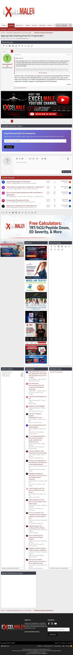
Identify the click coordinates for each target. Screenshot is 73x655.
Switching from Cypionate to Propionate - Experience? (25, 187)
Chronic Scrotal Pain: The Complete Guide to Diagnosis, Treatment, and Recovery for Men (38, 515)
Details (59, 650)
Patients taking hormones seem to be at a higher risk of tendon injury (37, 501)
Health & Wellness (33, 533)
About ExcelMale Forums (32, 631)
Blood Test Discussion (34, 381)
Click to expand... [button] (42, 73)
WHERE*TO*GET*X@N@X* (37, 406)
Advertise (70, 643)
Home (4, 25)
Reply (69, 84)
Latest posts (30, 369)
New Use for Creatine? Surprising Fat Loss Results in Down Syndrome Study (37, 561)
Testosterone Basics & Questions (28, 183)
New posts (3, 29)
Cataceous (65, 193)
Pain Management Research (36, 411)
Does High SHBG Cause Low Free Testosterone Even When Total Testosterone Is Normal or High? (38, 374)
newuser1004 (53, 372)
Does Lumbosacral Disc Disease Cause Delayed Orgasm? (36, 537)
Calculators (42, 25)
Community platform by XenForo (36, 649)
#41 (70, 54)
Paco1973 (8, 202)
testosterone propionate (22, 38)
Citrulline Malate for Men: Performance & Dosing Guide (38, 452)
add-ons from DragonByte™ (32, 650)
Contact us (40, 646)
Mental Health (32, 403)
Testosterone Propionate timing (17, 200)
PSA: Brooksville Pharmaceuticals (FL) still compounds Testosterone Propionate (36, 386)
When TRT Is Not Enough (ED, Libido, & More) (36, 432)
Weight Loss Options (34, 497)
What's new (19, 25)
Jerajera (66, 182)
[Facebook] (49, 624)
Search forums (12, 29)
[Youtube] (55, 624)
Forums (11, 25)
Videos (28, 25)
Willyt (7, 196)
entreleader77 (9, 188)
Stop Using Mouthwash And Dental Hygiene (37, 426)
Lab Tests (34, 25)
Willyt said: (18, 58)
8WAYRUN (45, 653)
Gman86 (65, 207)
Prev (4, 51)
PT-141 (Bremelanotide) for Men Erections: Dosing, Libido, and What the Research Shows (37, 439)
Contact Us (64, 643)
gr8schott (60, 372)
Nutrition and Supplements (36, 458)
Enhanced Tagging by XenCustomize (37, 652)
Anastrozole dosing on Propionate (18, 181)
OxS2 (3, 38)
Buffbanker (9, 183)
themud (66, 188)
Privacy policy (57, 646)
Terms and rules (48, 646)
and (21, 88)
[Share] (67, 55)
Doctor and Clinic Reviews (35, 422)
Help (63, 646)
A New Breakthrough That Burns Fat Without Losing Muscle (37, 490)
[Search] (70, 25)
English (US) (5, 646)
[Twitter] (52, 624)
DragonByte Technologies (51, 650)
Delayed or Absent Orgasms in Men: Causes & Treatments (37, 549)
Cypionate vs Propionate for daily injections (21, 206)
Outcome (8, 207)
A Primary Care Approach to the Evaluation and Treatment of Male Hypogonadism (38, 462)
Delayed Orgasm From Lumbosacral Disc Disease (37, 527)
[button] (7, 25)
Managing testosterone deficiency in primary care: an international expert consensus (38, 476)
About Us (57, 643)
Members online (56, 369)
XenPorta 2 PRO (29, 653)
